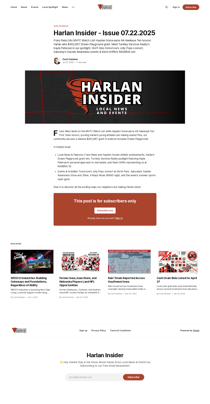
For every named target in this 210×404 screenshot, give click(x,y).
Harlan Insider (61, 26)
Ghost (196, 330)
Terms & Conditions (120, 330)
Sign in (176, 7)
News (65, 7)
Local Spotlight (50, 7)
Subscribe (191, 7)
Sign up (83, 330)
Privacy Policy (98, 330)
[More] (73, 7)
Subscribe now (105, 210)
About (24, 7)
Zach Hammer (70, 59)
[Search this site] (166, 7)
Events (34, 7)
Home (14, 7)
